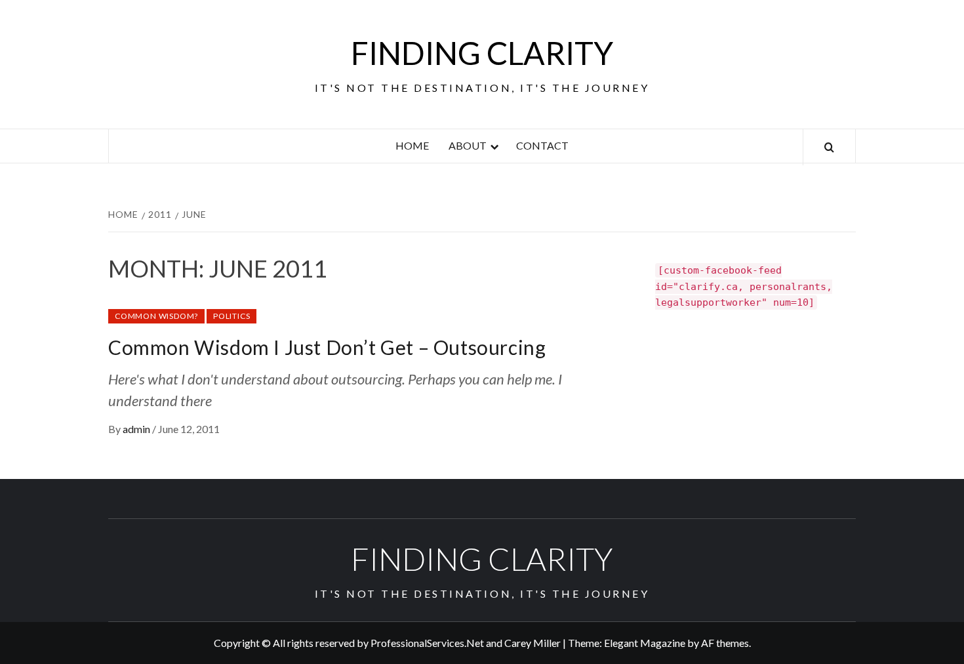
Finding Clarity (482, 53)
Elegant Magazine (644, 642)
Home (412, 145)
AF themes (725, 642)
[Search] (829, 147)
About (468, 145)
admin (137, 429)
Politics (231, 316)
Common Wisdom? (156, 316)
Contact (542, 145)
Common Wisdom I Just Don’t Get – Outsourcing (327, 347)
